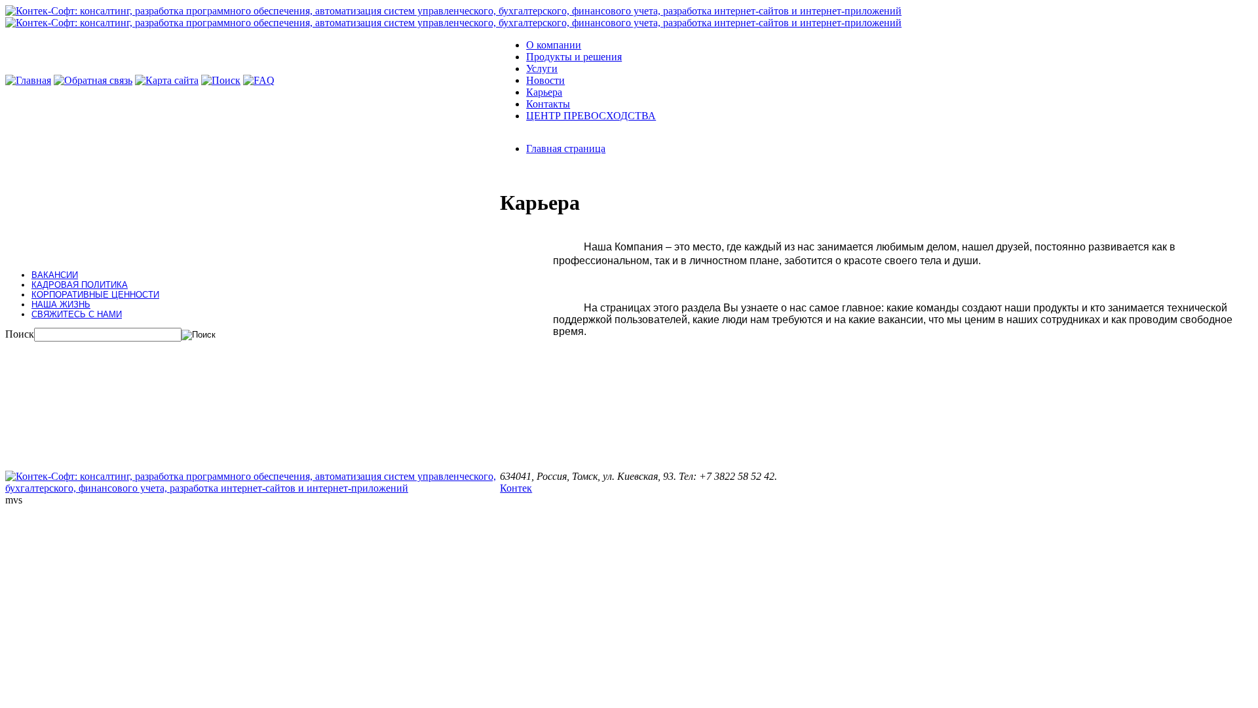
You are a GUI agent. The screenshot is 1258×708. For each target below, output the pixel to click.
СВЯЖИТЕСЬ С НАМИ (76, 314)
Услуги (542, 68)
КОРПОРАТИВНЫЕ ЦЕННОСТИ (95, 295)
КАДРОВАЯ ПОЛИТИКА (79, 285)
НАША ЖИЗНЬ (60, 304)
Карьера (544, 92)
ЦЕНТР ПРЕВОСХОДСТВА (591, 115)
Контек (516, 488)
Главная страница (565, 148)
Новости (545, 80)
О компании (553, 44)
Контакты (548, 103)
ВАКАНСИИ (54, 275)
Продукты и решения (574, 56)
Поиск (19, 334)
